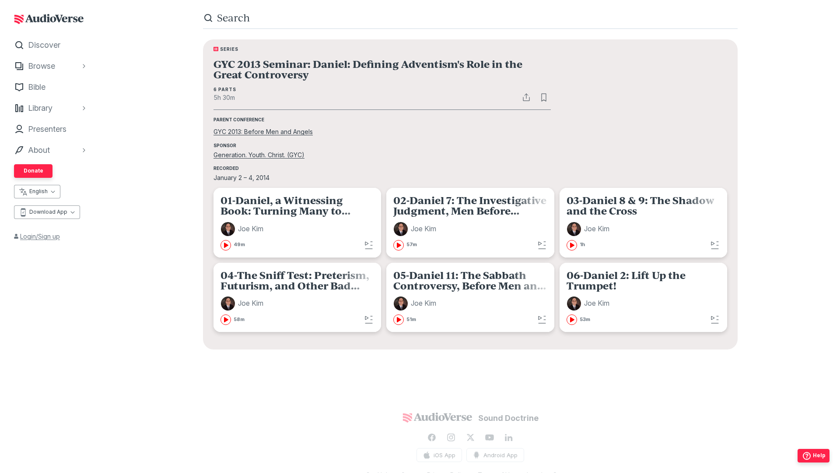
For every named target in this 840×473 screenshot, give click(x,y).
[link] (297, 222)
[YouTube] (489, 437)
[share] (526, 97)
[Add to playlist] (369, 245)
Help (819, 455)
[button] (243, 229)
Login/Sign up (40, 236)
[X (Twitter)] (470, 437)
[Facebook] (431, 437)
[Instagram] (451, 437)
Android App (500, 455)
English (38, 191)
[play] (225, 245)
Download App (48, 211)
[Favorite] (544, 97)
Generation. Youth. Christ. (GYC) (259, 155)
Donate (33, 170)
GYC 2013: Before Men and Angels (263, 131)
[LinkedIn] (508, 437)
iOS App (444, 455)
